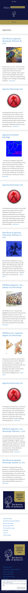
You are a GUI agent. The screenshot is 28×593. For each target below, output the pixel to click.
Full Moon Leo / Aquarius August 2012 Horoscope (12, 334)
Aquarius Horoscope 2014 (12, 185)
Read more (12, 81)
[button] (14, 7)
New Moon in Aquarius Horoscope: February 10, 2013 (12, 235)
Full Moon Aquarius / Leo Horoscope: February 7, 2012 (13, 430)
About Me (5, 530)
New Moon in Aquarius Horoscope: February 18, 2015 (12, 41)
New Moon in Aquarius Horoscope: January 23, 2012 (13, 461)
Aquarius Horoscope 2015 (12, 89)
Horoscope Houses (8, 526)
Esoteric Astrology (8, 523)
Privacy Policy (7, 535)
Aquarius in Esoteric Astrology (10, 136)
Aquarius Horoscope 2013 (12, 383)
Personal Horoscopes (9, 528)
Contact (5, 533)
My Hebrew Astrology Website (11, 521)
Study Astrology (7, 518)
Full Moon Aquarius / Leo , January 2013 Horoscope (13, 286)
